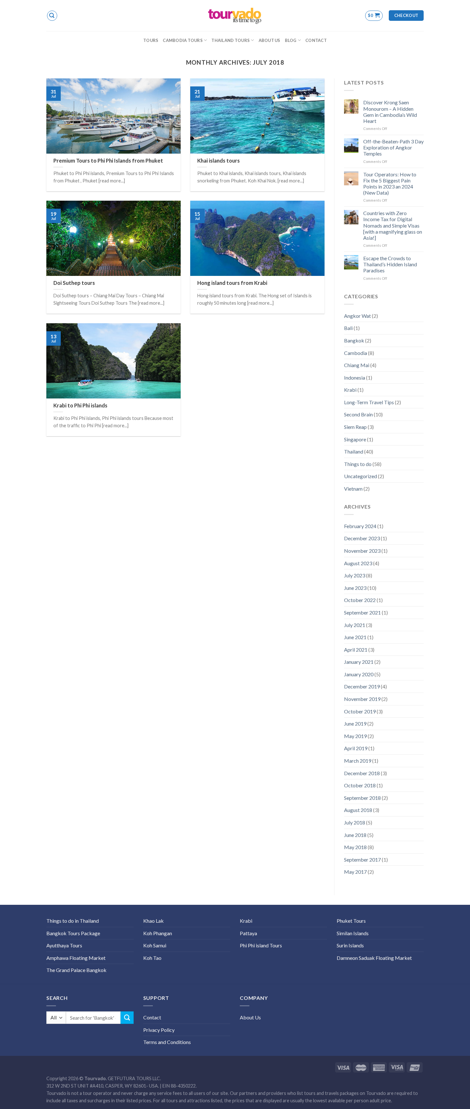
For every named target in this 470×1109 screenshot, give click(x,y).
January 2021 (358, 662)
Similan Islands (353, 933)
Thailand (353, 451)
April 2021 (355, 650)
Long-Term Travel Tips (369, 402)
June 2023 (355, 588)
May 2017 (355, 872)
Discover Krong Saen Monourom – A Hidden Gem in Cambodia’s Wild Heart (390, 111)
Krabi (350, 390)
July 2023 (354, 575)
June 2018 (355, 835)
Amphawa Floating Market (76, 958)
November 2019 (362, 699)
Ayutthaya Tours (64, 945)
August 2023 (358, 563)
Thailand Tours (230, 40)
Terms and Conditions (167, 1042)
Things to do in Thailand (72, 921)
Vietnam (353, 489)
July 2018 (354, 822)
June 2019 (355, 723)
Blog (291, 40)
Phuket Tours (351, 921)
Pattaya (248, 933)
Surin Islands (350, 945)
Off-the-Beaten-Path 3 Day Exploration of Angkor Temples (393, 147)
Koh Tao (152, 958)
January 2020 (358, 674)
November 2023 (362, 551)
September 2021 (362, 612)
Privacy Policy (159, 1030)
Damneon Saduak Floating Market (374, 958)
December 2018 (362, 773)
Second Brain (358, 414)
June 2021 (355, 637)
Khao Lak (153, 921)
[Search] (52, 16)
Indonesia (354, 377)
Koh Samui (154, 945)
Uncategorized (360, 476)
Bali (348, 328)
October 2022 (360, 600)
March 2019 (357, 761)
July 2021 (354, 625)
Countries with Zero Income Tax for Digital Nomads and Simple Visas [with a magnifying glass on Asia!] (392, 225)
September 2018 (362, 798)
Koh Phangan (157, 933)
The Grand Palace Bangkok (76, 970)
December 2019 (362, 686)
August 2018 (358, 810)
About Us (269, 40)
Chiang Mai (356, 365)
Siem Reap (355, 427)
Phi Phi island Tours (261, 945)
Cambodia (355, 353)
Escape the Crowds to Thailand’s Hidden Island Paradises (390, 264)
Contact (316, 40)
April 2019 (355, 748)
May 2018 (355, 847)
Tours (150, 40)
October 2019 (360, 711)
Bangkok (354, 340)
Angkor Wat (357, 316)
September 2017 (362, 859)
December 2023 (362, 538)
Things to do (358, 464)
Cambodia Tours (183, 40)
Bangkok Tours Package (73, 933)
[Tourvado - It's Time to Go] (235, 15)
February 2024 (360, 526)
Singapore (355, 439)
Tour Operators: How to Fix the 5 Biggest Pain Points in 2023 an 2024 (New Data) (389, 183)
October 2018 (360, 785)
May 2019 (355, 736)
